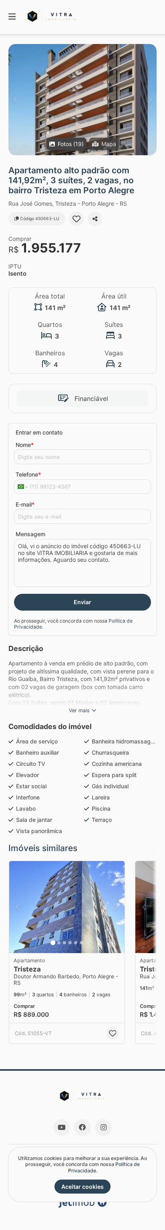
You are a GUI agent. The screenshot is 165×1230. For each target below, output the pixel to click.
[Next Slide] (150, 99)
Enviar (82, 602)
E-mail (25, 504)
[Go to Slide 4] (70, 942)
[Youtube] (61, 1127)
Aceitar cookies (82, 1186)
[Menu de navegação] (12, 17)
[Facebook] (82, 1127)
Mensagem (30, 534)
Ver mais (79, 710)
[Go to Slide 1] (52, 942)
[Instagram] (103, 1127)
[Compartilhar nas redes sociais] (95, 219)
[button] (82, 99)
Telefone (28, 474)
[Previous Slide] (15, 99)
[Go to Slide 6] (81, 942)
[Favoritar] (76, 219)
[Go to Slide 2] (58, 942)
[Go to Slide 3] (64, 942)
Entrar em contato (39, 432)
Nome (25, 444)
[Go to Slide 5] (75, 942)
